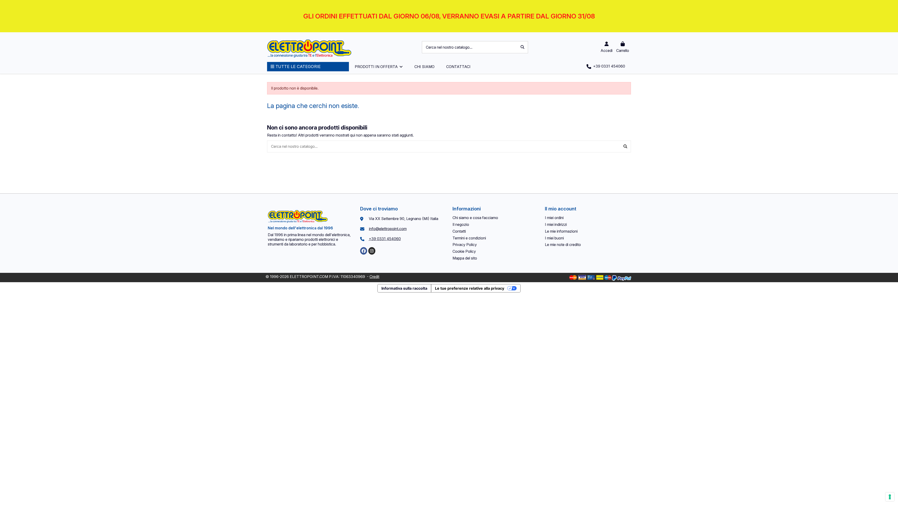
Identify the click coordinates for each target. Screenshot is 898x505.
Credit (374, 276)
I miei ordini (554, 217)
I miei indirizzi (556, 224)
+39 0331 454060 (385, 238)
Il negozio (461, 224)
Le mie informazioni (561, 231)
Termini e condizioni (469, 238)
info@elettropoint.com (388, 228)
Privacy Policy (465, 244)
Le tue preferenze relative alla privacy (469, 288)
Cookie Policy (464, 251)
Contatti (459, 231)
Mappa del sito (465, 258)
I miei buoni (554, 238)
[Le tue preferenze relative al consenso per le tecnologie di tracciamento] (889, 496)
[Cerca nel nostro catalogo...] (522, 47)
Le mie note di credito (563, 244)
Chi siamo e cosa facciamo (475, 217)
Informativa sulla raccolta (404, 288)
